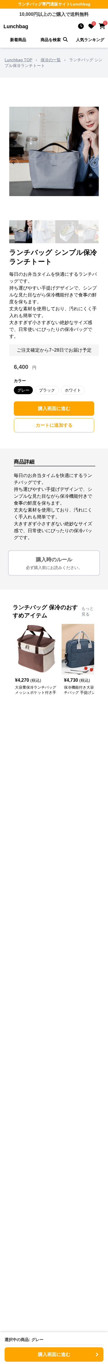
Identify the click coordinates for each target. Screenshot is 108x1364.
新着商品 (18, 39)
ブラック (47, 390)
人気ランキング (90, 39)
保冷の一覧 (51, 60)
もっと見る (88, 611)
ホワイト (73, 390)
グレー (23, 390)
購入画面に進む (54, 408)
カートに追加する (54, 425)
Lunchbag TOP (18, 60)
